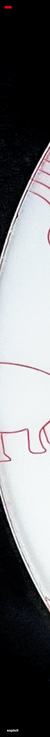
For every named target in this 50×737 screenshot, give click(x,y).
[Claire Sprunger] (8, 7)
